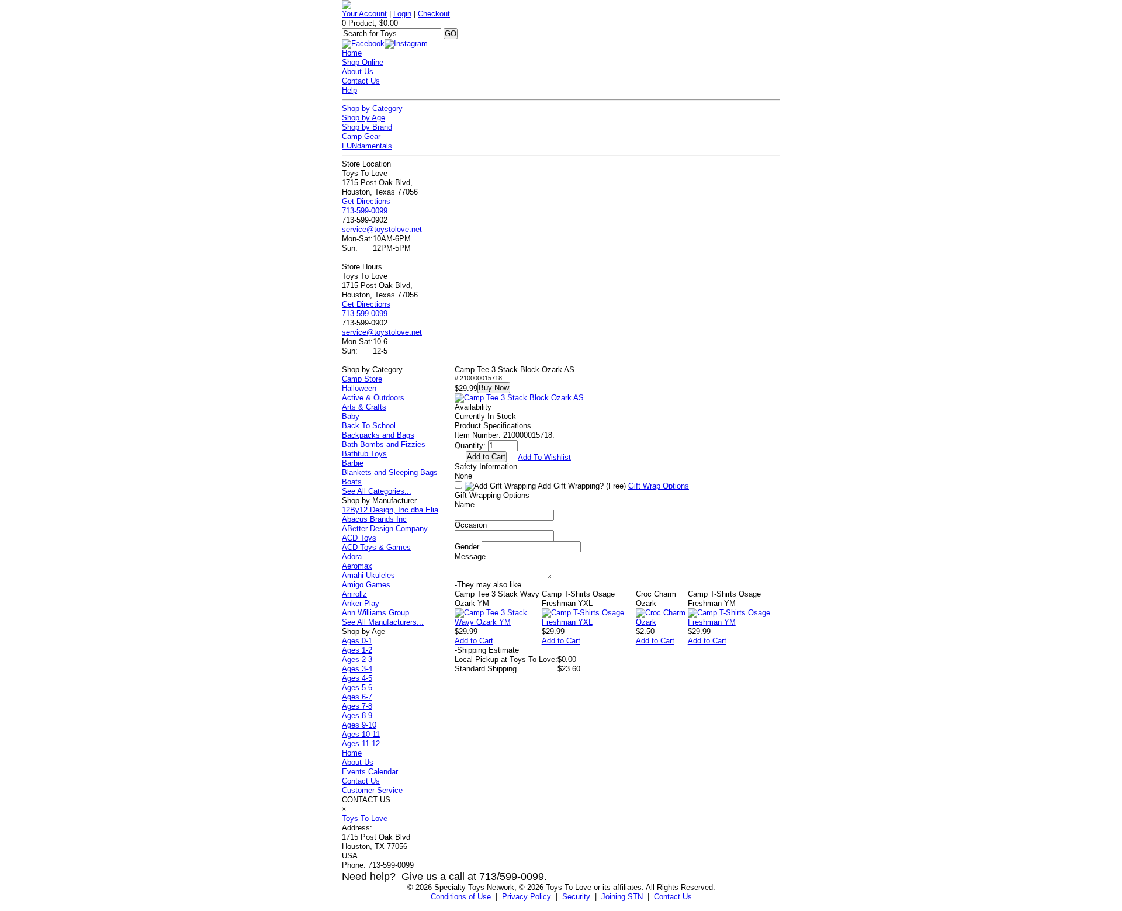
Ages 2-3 (357, 659)
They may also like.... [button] (493, 584)
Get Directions (366, 201)
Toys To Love (364, 818)
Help (349, 90)
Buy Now (494, 387)
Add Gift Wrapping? (581, 486)
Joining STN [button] (622, 896)
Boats (352, 481)
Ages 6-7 (357, 696)
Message (470, 556)
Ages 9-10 (359, 725)
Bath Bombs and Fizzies (383, 444)
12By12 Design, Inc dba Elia (390, 509)
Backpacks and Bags (378, 435)
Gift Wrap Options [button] (658, 486)
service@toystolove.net (382, 229)
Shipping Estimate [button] (487, 650)
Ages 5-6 (357, 687)
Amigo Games (366, 584)
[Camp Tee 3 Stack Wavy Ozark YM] (498, 622)
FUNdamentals (367, 145)
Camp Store (362, 379)
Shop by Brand (367, 127)
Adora (352, 556)
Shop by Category (372, 108)
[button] (519, 398)
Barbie (352, 463)
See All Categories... (376, 491)
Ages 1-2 (357, 650)
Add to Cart (474, 640)
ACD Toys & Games (376, 547)
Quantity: (470, 445)
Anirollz (354, 594)
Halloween (359, 388)
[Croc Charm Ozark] (662, 622)
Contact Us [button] (673, 896)
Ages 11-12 (361, 743)
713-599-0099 (364, 210)
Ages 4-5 (357, 678)
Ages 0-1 (357, 640)
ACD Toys (359, 538)
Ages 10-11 (361, 734)
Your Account (364, 13)
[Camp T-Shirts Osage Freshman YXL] (589, 622)
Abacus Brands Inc (374, 519)
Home (352, 53)
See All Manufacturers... (383, 622)
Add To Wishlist (544, 457)
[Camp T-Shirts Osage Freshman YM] (734, 622)
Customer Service (372, 790)
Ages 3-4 (357, 668)
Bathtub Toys (364, 453)
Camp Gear (361, 136)
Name (465, 504)
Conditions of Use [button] (461, 896)
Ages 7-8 (357, 706)
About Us (357, 71)
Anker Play (360, 603)
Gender (467, 546)
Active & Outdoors (373, 397)
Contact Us (361, 81)
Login (402, 13)
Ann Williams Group (375, 612)
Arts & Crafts (364, 407)
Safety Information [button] (486, 466)
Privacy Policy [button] (526, 896)
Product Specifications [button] (493, 425)
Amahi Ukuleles (368, 575)
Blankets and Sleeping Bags (390, 472)
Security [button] (576, 896)
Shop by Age (363, 117)
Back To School (369, 425)
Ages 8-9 (357, 715)
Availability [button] (473, 407)
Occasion (471, 525)
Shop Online (362, 62)
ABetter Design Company (385, 528)
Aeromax (357, 566)
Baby (350, 416)
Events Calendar (370, 771)
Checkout (434, 13)
